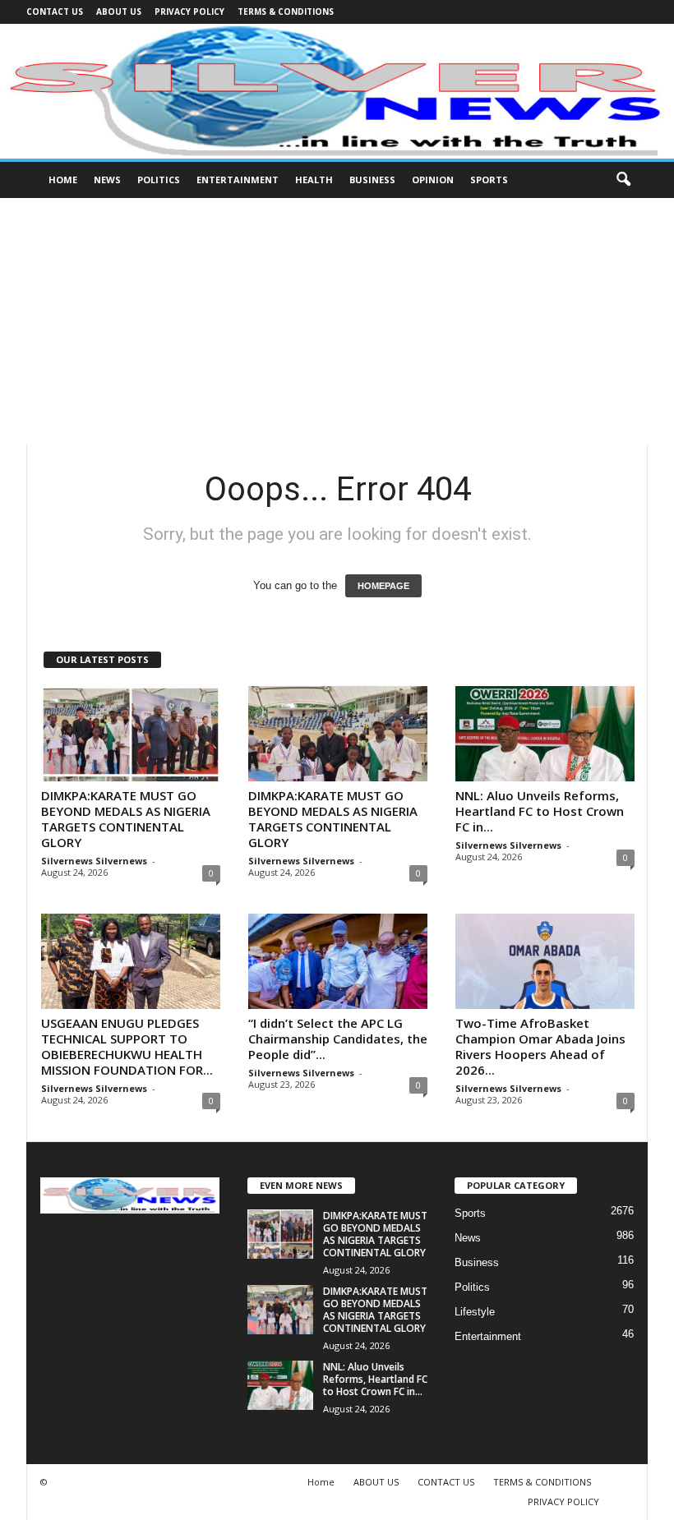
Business (372, 179)
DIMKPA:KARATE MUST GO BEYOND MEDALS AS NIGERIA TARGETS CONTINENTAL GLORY (125, 818)
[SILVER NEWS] (337, 91)
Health (314, 179)
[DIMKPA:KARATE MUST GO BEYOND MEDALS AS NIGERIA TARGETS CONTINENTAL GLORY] (130, 733)
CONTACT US (54, 11)
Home (62, 179)
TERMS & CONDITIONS (286, 11)
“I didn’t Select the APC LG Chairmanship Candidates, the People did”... (337, 1038)
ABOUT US (118, 11)
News (107, 179)
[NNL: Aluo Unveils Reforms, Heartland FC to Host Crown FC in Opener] (545, 733)
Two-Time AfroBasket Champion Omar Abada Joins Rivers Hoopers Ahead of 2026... (540, 1046)
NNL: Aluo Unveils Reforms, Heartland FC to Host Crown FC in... (539, 811)
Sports (489, 179)
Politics (158, 179)
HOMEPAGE (383, 586)
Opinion (433, 179)
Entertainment (237, 179)
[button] (623, 180)
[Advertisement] (337, 321)
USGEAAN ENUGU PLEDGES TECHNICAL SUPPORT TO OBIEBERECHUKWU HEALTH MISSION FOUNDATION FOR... (127, 1046)
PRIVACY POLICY (189, 11)
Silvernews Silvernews (94, 860)
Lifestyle (475, 1312)
